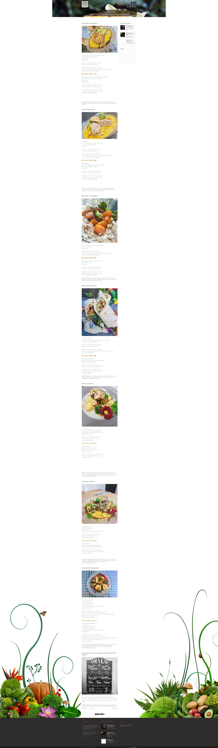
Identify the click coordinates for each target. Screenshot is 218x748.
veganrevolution (100, 103)
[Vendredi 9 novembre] (100, 54)
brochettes (94, 472)
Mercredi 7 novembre (89, 196)
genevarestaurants (111, 101)
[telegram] (135, 5)
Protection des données (92, 747)
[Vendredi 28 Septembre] (100, 598)
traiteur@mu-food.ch (124, 726)
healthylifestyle (84, 103)
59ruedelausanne (89, 188)
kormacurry (88, 189)
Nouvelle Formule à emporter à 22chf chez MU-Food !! (99, 654)
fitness (114, 472)
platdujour (91, 279)
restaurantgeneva (88, 377)
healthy (108, 188)
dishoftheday (91, 101)
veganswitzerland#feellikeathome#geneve (110, 103)
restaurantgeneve (95, 377)
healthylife (109, 278)
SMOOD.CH (97, 70)
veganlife (88, 190)
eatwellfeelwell (96, 101)
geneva (83, 560)
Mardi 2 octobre (87, 384)
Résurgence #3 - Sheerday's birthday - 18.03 (130, 33)
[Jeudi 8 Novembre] (100, 140)
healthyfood (112, 188)
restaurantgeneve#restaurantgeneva (105, 189)
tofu (105, 475)
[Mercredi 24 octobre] (100, 337)
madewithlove (84, 279)
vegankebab (106, 377)
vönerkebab (98, 378)
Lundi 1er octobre (88, 481)
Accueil (133, 2)
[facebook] (128, 5)
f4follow (102, 101)
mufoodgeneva (94, 103)
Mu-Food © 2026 (84, 747)
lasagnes (109, 560)
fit (102, 188)
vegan (113, 189)
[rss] (130, 5)
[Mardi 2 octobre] (100, 427)
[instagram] (133, 5)
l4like (105, 473)
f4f (99, 101)
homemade (89, 103)
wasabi (101, 280)
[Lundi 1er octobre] (100, 525)
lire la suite (84, 737)
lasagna (106, 560)
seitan (108, 279)
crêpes (87, 101)
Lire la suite (114, 708)
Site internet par (131, 747)
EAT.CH (92, 70)
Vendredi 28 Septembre (90, 568)
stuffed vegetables (97, 646)
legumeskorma (93, 189)
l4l (103, 473)
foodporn (105, 101)
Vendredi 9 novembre (89, 23)
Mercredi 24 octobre (89, 286)
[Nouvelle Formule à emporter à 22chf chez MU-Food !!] (100, 695)
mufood (97, 189)
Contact (134, 15)
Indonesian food (99, 473)
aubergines (94, 644)
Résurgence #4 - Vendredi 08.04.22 (130, 26)
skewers (102, 475)
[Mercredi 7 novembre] (100, 244)
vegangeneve (84, 190)
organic (115, 376)
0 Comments (84, 708)
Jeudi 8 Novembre (88, 109)
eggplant (103, 644)
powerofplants (109, 645)
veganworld (83, 104)
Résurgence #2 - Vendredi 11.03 (129, 41)
